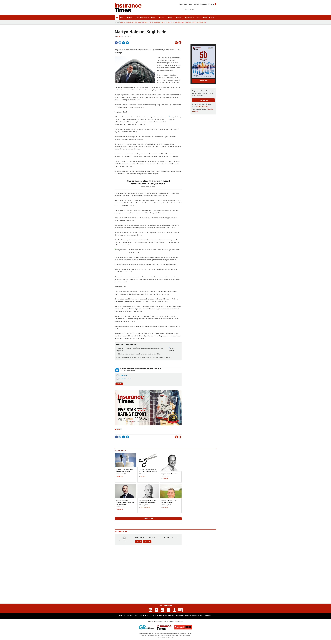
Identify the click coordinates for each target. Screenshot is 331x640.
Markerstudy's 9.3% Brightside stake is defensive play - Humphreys (125, 502)
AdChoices (179, 615)
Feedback (207, 615)
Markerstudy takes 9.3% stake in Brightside (169, 501)
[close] (181, 39)
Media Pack (171, 615)
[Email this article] (127, 42)
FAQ (201, 615)
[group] (211, 17)
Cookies (187, 615)
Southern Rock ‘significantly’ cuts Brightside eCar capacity (148, 470)
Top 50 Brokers (203, 81)
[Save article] (180, 42)
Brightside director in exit (169, 474)
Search (214, 9)
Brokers (119, 429)
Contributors (161, 615)
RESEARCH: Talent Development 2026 (195, 22)
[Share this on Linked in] (123, 42)
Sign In (211, 4)
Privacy (152, 615)
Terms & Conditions (141, 615)
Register (196, 4)
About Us (122, 615)
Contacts (130, 615)
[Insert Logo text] (128, 12)
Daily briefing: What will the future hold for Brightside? (147, 501)
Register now (203, 100)
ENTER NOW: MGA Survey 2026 (175, 22)
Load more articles (148, 518)
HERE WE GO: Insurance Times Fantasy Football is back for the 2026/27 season (142, 22)
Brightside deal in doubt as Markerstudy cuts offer (124, 470)
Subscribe (204, 4)
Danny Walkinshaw (145, 507)
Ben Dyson (119, 36)
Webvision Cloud (169, 637)
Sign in (160, 39)
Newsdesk (120, 476)
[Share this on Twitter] (119, 42)
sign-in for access (202, 107)
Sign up (119, 384)
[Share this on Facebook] (116, 42)
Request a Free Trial (185, 4)
